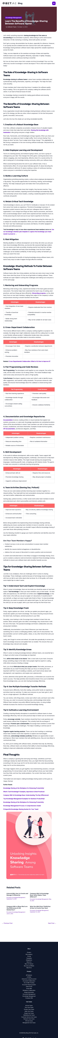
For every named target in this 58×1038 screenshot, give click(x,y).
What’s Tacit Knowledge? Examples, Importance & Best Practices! (23, 791)
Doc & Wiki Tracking (29, 982)
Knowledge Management (13, 17)
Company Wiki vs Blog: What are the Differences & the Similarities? (17, 908)
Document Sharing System (29, 984)
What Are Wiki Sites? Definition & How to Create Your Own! (40, 907)
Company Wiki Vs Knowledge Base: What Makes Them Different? (39, 895)
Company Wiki (29, 998)
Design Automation (29, 992)
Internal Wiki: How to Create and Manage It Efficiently (17, 894)
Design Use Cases (29, 1013)
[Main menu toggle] (54, 3)
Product (29, 952)
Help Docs (29, 967)
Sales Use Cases (29, 1011)
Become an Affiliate (29, 966)
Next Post (52, 923)
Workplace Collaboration (29, 990)
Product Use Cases (29, 1009)
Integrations (29, 960)
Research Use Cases (29, 1019)
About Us (29, 962)
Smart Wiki (29, 988)
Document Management (29, 994)
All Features (29, 975)
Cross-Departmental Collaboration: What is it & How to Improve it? (29, 361)
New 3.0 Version (29, 964)
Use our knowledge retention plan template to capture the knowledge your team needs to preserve (28, 232)
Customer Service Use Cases (29, 1017)
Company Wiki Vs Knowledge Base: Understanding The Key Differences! (26, 795)
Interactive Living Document (29, 979)
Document (9, 897)
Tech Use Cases (29, 1007)
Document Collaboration (29, 981)
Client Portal (29, 986)
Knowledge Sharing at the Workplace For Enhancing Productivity (23, 802)
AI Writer (29, 977)
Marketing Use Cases (29, 1015)
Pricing (29, 956)
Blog (20, 3)
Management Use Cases (29, 1022)
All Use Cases (29, 1005)
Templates (29, 958)
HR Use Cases (29, 1021)
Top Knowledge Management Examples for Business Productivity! (24, 798)
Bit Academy (29, 954)
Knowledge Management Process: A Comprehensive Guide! (22, 805)
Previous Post (7, 923)
